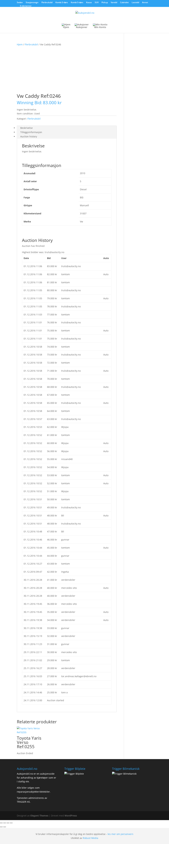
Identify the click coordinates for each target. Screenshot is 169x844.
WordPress (71, 815)
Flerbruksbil (46, 2)
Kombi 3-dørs (61, 2)
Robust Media (90, 838)
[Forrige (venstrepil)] (1, 826)
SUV (97, 2)
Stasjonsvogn (32, 2)
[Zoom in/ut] (1, 822)
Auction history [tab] (28, 136)
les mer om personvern (120, 834)
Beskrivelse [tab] (26, 127)
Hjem (20, 44)
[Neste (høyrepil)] (4, 826)
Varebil (114, 2)
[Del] (8, 822)
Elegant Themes (39, 815)
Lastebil (135, 2)
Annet (145, 2)
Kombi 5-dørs (77, 2)
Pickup (104, 2)
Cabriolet (124, 2)
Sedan (20, 2)
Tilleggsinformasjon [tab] (31, 132)
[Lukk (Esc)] (11, 822)
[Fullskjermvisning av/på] (4, 822)
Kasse (89, 2)
